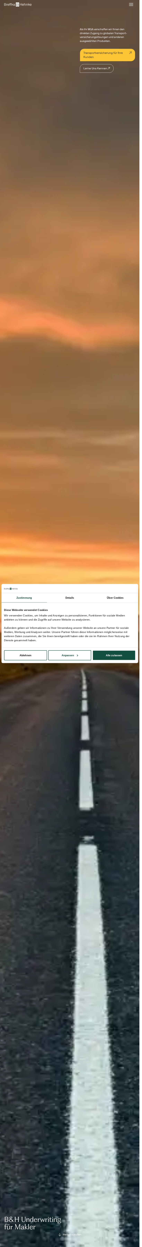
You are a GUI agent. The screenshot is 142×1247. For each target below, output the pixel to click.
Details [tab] (69, 597)
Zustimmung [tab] (24, 597)
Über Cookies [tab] (115, 597)
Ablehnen (25, 655)
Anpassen (68, 655)
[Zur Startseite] (18, 4)
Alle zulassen (114, 655)
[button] (131, 4)
